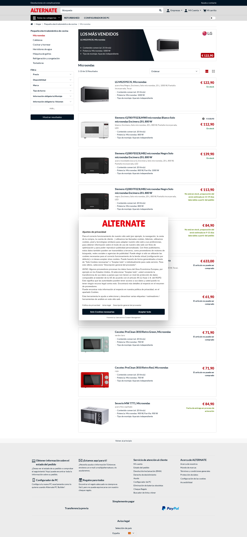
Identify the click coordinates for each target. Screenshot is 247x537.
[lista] (207, 71)
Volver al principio (123, 440)
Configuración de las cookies (193, 478)
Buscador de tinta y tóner (145, 492)
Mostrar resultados (52, 117)
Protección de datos (189, 474)
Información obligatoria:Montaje (47, 96)
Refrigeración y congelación (46, 58)
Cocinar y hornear (41, 44)
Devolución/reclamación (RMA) (148, 471)
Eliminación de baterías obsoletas (148, 485)
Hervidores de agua (42, 49)
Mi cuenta (138, 464)
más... (52, 108)
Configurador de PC (96, 17)
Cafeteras (37, 40)
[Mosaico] (213, 71)
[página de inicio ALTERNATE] (44, 10)
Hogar (38, 24)
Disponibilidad (39, 80)
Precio (36, 74)
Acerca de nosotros (189, 464)
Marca (36, 85)
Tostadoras (38, 63)
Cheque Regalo (140, 489)
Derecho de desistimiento (145, 474)
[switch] (213, 18)
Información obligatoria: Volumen (48, 101)
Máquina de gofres (42, 53)
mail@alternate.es (105, 467)
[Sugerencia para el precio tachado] (203, 119)
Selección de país (123, 528)
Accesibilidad (186, 482)
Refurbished (71, 17)
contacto (212, 3)
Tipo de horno (39, 90)
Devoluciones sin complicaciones (45, 3)
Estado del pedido (141, 467)
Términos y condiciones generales (195, 471)
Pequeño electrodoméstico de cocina (60, 24)
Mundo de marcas (188, 467)
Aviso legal (123, 521)
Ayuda (204, 3)
